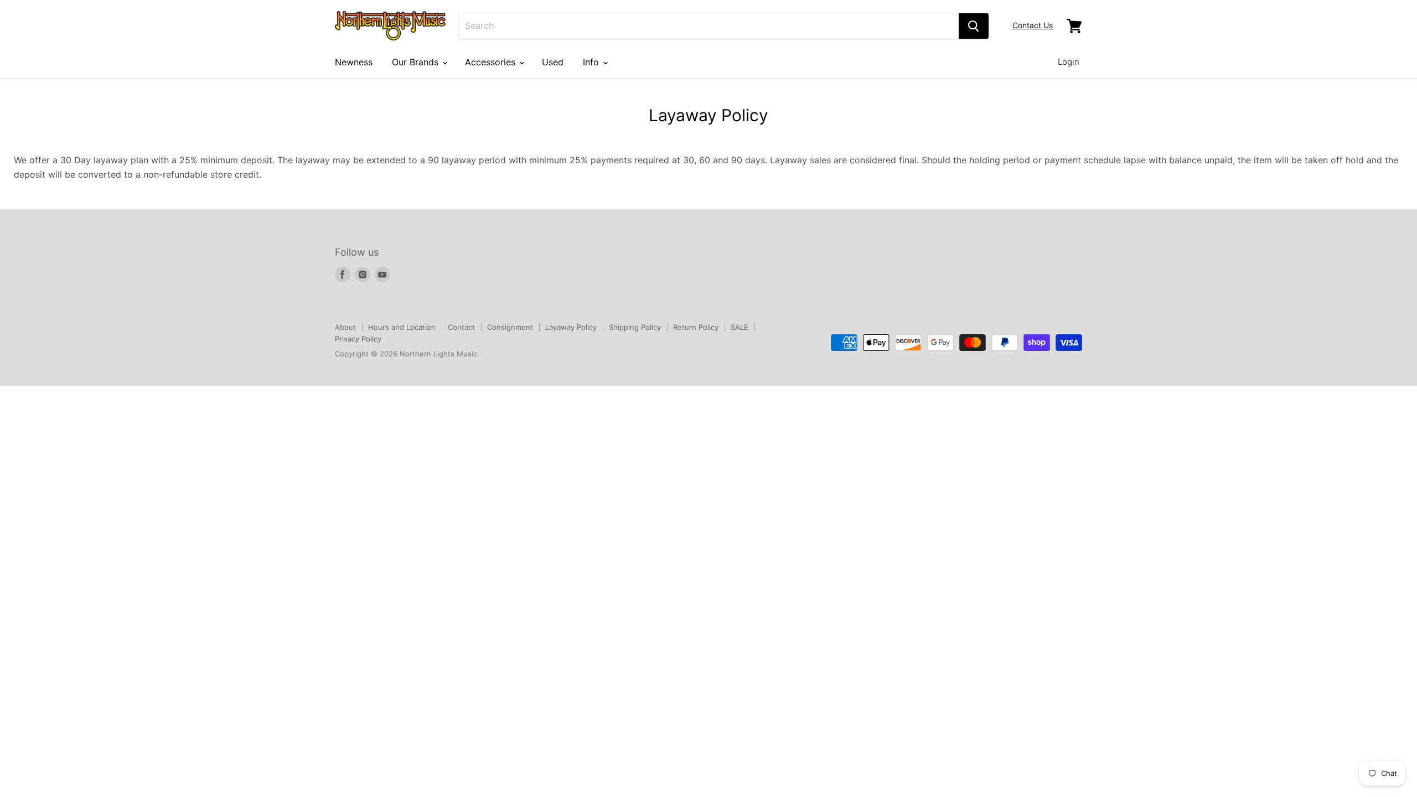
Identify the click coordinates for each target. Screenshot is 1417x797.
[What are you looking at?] (974, 26)
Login (1068, 61)
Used (552, 62)
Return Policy (695, 327)
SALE (739, 327)
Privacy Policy (358, 338)
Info (592, 62)
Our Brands (416, 62)
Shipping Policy (635, 327)
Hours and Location (402, 327)
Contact (461, 327)
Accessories (491, 62)
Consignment (510, 327)
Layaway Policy (571, 327)
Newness (354, 62)
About (345, 327)
